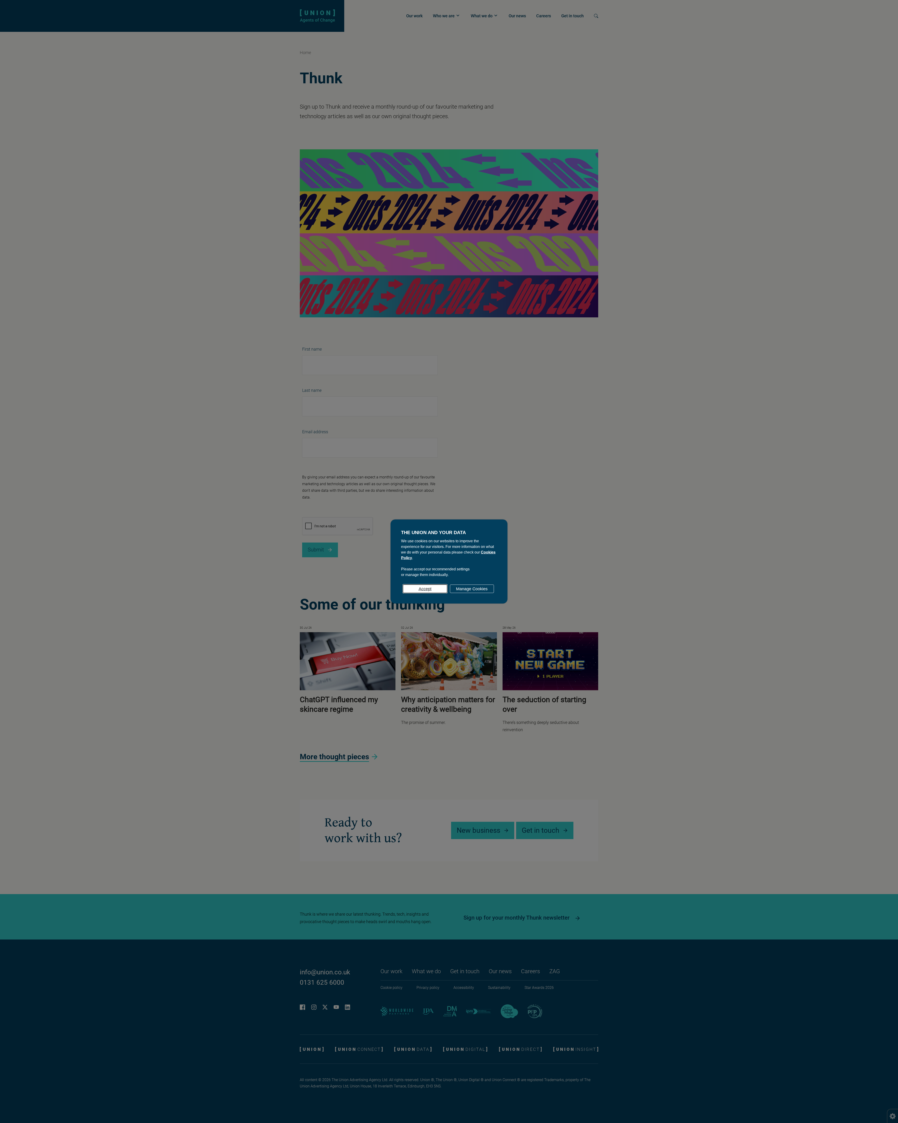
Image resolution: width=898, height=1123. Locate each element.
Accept (425, 589)
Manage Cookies (472, 589)
